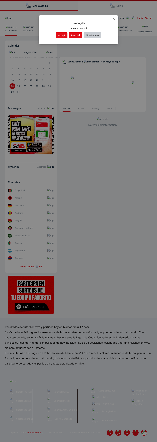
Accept (61, 35)
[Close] (114, 19)
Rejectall (75, 35)
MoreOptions (92, 35)
